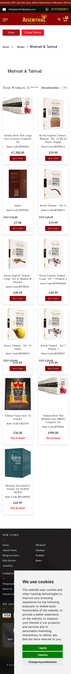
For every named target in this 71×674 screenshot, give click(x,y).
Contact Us (8, 593)
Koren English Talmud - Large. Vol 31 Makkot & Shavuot (18, 278)
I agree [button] (43, 647)
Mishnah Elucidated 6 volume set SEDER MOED (18, 489)
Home (6, 46)
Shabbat (40, 555)
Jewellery (8, 565)
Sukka (17, 205)
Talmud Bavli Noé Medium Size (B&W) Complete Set (53, 419)
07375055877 (59, 9)
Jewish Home (10, 550)
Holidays (40, 550)
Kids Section (9, 560)
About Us (7, 588)
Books (20, 46)
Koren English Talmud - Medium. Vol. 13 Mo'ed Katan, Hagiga (53, 138)
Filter (11, 32)
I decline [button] (43, 654)
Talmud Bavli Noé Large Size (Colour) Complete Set (18, 138)
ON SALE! (41, 544)
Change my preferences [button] (42, 661)
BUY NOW (18, 158)
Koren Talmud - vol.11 (53, 205)
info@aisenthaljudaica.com (22, 9)
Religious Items (11, 555)
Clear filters (33, 32)
